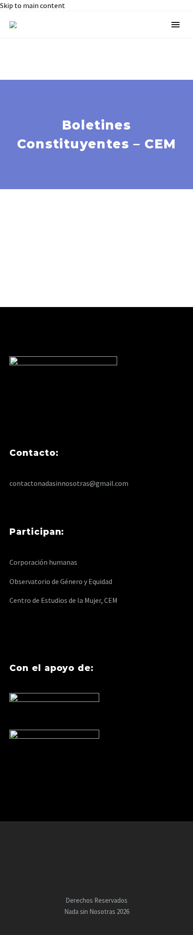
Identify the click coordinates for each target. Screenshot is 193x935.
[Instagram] (108, 846)
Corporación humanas (43, 562)
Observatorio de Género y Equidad (60, 581)
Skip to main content (32, 5)
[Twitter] (96, 846)
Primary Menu (175, 24)
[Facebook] (84, 846)
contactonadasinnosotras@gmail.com (68, 483)
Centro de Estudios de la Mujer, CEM (63, 600)
